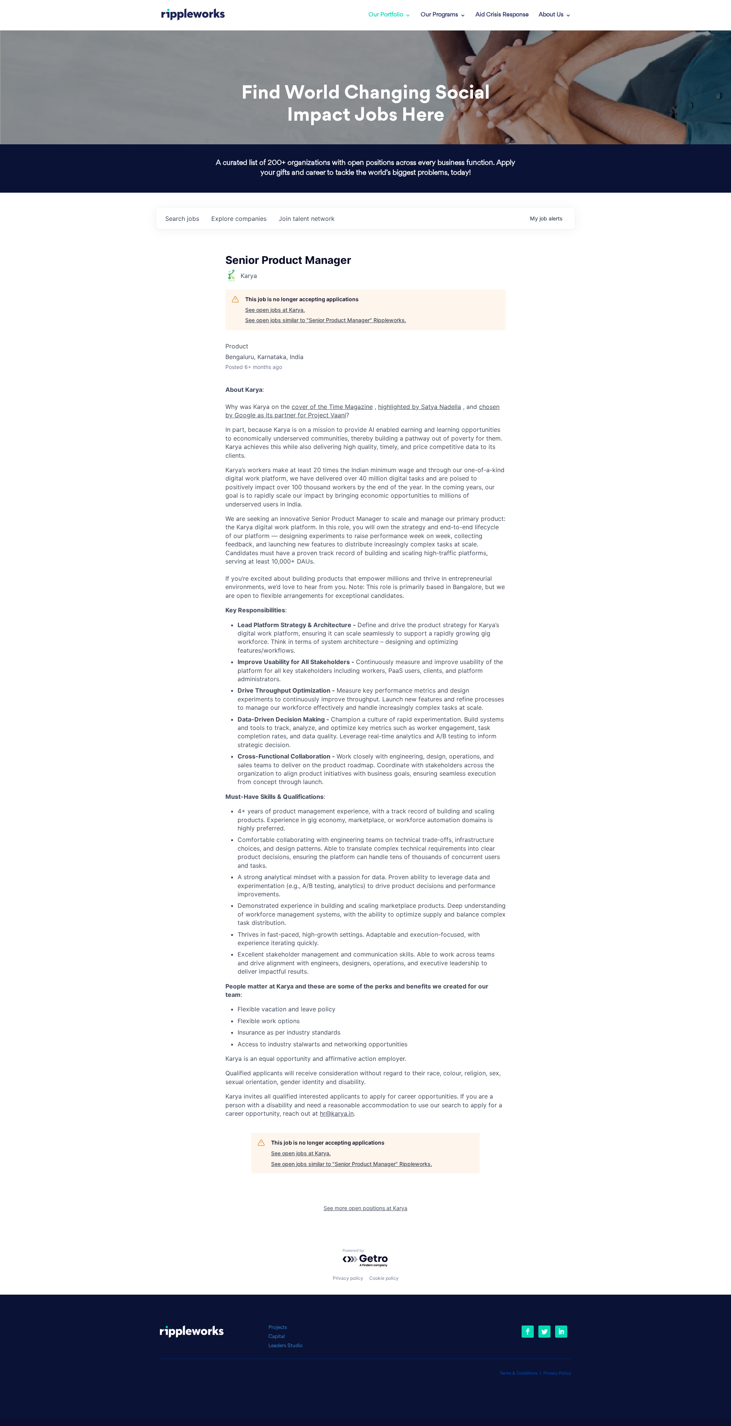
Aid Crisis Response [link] (502, 15)
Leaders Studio (285, 1345)
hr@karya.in (337, 1113)
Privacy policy (348, 1278)
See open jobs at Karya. (275, 310)
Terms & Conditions (519, 1374)
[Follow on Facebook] (528, 1331)
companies (239, 218)
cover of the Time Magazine (332, 406)
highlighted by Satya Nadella (419, 406)
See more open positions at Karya (365, 1208)
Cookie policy (384, 1278)
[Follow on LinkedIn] (561, 1331)
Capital (276, 1336)
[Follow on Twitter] (544, 1331)
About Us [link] (551, 15)
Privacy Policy (557, 1374)
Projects (277, 1327)
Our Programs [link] (439, 15)
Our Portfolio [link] (386, 15)
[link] (193, 15)
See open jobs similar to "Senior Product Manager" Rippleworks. (325, 320)
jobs (182, 218)
